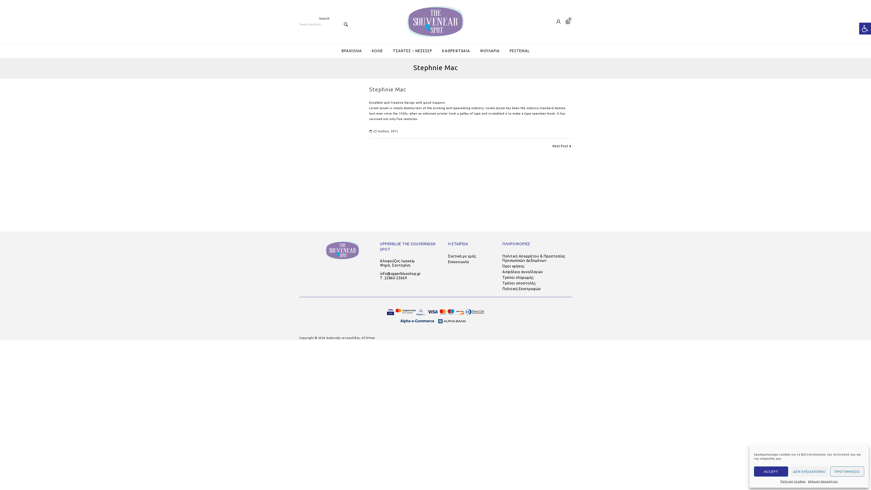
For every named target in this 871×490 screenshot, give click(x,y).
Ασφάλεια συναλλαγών (522, 272)
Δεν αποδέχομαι (809, 471)
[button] (865, 28)
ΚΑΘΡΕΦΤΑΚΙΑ (456, 51)
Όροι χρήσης (513, 266)
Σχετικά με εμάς (462, 256)
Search (346, 24)
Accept (771, 471)
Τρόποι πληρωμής (518, 277)
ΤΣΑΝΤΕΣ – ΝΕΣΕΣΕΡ (412, 51)
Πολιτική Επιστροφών (521, 289)
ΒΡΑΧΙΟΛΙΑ (352, 51)
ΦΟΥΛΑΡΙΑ (490, 51)
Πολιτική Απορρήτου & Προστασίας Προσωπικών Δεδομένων (533, 258)
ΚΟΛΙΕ (377, 51)
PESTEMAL (520, 51)
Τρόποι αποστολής (519, 283)
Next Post (560, 146)
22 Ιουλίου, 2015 (385, 131)
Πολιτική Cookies (793, 481)
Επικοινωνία (458, 262)
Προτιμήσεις (847, 471)
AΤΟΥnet (368, 337)
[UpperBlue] (435, 21)
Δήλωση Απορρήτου (823, 481)
